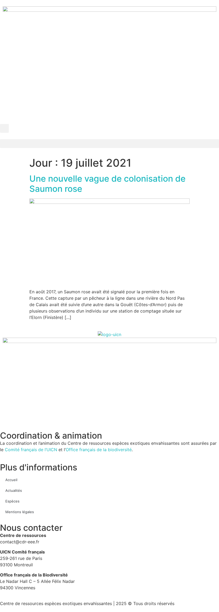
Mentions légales (19, 512)
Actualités (13, 490)
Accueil (11, 480)
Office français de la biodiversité (99, 449)
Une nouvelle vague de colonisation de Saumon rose (107, 183)
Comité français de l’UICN (31, 449)
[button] (4, 128)
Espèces (12, 501)
